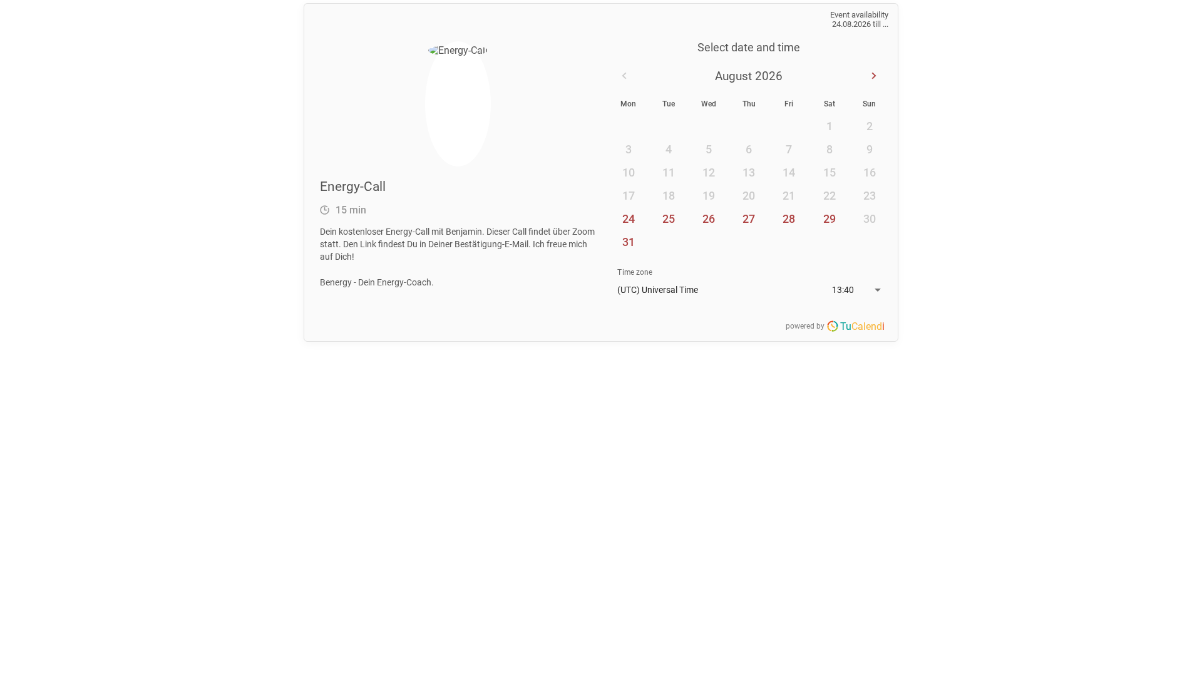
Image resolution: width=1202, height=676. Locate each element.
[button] (749, 289)
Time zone (634, 272)
